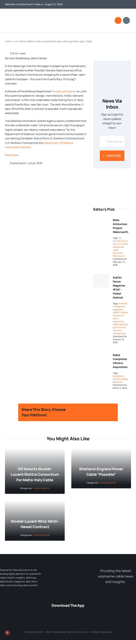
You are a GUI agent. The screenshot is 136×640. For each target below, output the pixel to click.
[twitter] (114, 4)
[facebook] (109, 4)
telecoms (118, 252)
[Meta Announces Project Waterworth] (101, 218)
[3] (68, 568)
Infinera (117, 378)
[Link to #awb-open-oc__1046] (118, 20)
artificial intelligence (120, 305)
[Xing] (106, 414)
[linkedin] (125, 4)
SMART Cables (120, 312)
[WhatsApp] (101, 410)
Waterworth (119, 255)
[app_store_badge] (50, 612)
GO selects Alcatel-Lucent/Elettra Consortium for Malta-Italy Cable (35, 474)
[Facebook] (79, 410)
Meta (125, 243)
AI (120, 237)
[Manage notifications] (7, 632)
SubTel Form (119, 327)
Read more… (12, 155)
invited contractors (64, 91)
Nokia (125, 378)
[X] (85, 410)
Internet (117, 243)
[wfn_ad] (112, 173)
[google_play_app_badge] (86, 612)
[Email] (111, 414)
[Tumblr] (111, 410)
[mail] (130, 4)
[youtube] (119, 4)
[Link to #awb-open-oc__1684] (126, 20)
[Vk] (101, 414)
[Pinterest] (95, 414)
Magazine (118, 309)
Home (8, 41)
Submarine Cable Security (120, 323)
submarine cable (118, 248)
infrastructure (120, 240)
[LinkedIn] (95, 410)
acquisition (118, 375)
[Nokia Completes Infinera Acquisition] (101, 353)
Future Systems (41, 488)
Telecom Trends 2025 (119, 332)
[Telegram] (106, 410)
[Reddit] (90, 410)
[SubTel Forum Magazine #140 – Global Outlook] (101, 280)
